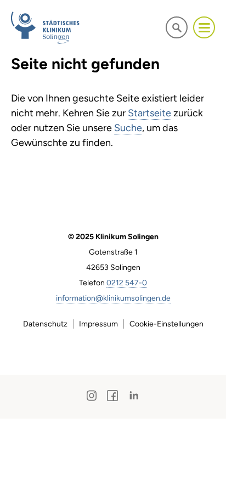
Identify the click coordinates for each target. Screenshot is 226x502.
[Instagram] (91, 395)
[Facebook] (112, 395)
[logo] (46, 27)
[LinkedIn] (134, 395)
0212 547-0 (126, 282)
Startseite (149, 113)
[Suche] (177, 27)
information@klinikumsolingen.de (113, 298)
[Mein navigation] (204, 27)
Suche (128, 128)
